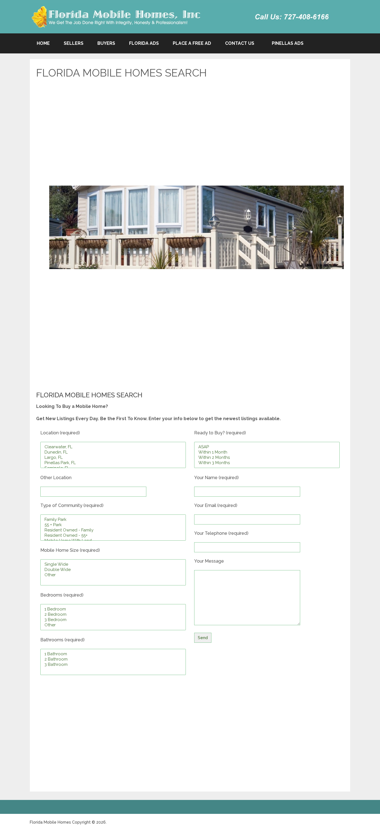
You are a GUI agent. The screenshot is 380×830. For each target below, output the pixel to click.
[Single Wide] (113, 564)
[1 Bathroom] (113, 654)
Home (43, 43)
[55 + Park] (113, 525)
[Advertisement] (190, 129)
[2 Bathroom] (113, 659)
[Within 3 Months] (267, 463)
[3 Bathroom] (113, 664)
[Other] (113, 575)
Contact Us (239, 43)
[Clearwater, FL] (113, 447)
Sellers (73, 43)
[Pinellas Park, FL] (113, 463)
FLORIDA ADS (144, 43)
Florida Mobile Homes (50, 822)
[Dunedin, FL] (113, 452)
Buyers (106, 43)
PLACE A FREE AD (192, 43)
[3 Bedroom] (113, 619)
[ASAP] (267, 447)
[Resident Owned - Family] (113, 530)
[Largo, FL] (113, 457)
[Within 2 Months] (267, 457)
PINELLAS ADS (287, 43)
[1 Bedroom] (113, 609)
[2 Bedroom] (113, 614)
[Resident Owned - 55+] (113, 535)
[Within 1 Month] (267, 452)
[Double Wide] (113, 569)
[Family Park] (113, 519)
